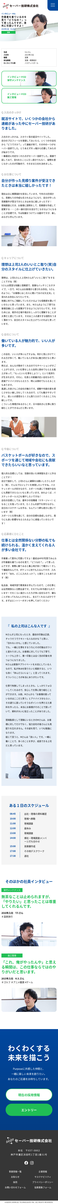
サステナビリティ (42, 1176)
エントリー (29, 1110)
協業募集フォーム (42, 1187)
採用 (15, 1182)
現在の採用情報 (29, 1094)
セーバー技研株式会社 (21, 5)
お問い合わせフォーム (15, 1187)
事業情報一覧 (15, 1171)
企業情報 (43, 1171)
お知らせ (15, 1176)
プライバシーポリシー (42, 1182)
